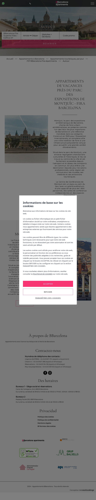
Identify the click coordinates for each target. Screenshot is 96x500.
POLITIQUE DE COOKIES (42, 274)
